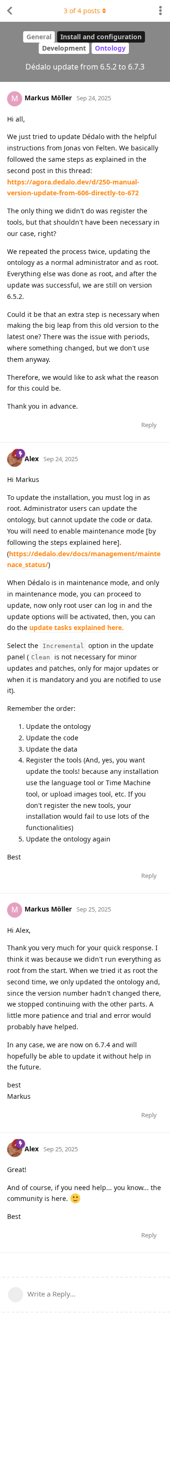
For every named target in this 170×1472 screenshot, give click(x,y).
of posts (82, 10)
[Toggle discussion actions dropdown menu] (160, 11)
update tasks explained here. (76, 627)
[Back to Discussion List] (9, 11)
